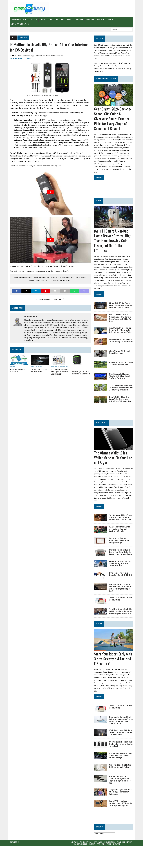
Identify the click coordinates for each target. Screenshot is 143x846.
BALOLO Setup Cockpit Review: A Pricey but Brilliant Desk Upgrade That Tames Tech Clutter (119, 376)
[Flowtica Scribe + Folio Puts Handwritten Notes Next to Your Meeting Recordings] (100, 543)
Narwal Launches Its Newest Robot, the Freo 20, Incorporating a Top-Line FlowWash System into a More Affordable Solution (121, 720)
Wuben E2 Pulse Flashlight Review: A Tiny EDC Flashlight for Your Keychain (121, 340)
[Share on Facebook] (16, 291)
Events (12, 367)
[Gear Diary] (29, 8)
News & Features (36, 367)
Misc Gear (100, 19)
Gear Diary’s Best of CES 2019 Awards (17, 370)
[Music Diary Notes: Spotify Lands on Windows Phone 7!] (77, 364)
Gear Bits (99, 624)
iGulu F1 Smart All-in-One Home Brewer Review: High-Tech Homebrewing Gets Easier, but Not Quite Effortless (113, 240)
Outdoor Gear (66, 19)
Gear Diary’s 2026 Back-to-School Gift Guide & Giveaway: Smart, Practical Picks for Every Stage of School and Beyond (112, 118)
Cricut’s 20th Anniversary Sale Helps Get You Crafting (120, 598)
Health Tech (54, 19)
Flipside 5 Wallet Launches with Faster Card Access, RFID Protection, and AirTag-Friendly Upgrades (120, 803)
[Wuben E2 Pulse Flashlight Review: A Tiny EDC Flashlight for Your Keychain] (100, 344)
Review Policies (98, 842)
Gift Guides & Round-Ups (20, 24)
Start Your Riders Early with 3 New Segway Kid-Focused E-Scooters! (113, 658)
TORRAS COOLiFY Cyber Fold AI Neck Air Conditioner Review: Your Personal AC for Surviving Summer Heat (121, 387)
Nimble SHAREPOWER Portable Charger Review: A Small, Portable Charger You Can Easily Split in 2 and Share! (120, 317)
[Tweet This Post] (26, 291)
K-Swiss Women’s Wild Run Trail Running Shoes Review (119, 352)
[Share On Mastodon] (84, 291)
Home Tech (33, 19)
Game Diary (90, 19)
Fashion (110, 19)
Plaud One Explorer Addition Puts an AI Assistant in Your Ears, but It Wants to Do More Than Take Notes (120, 517)
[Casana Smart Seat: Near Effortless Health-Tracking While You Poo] (100, 769)
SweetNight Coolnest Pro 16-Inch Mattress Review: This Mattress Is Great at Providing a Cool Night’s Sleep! (120, 587)
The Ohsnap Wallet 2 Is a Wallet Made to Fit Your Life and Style (113, 457)
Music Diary (64, 367)
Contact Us (116, 844)
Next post (58, 299)
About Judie (75, 842)
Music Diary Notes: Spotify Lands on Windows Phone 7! (81, 372)
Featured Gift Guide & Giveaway (106, 79)
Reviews (98, 201)
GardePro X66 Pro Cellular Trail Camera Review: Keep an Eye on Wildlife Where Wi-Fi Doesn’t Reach (120, 399)
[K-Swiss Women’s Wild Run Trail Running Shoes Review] (100, 355)
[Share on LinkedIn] (36, 291)
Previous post (44, 299)
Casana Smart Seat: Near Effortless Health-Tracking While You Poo (120, 766)
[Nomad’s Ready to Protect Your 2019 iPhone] (40, 364)
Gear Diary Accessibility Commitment (84, 844)
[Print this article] (65, 291)
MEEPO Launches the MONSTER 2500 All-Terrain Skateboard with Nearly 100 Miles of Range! (121, 755)
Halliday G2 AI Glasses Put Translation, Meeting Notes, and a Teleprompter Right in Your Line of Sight (120, 779)
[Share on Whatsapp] (74, 291)
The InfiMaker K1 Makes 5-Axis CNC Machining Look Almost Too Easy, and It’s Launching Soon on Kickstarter (120, 611)
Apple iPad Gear (24, 56)
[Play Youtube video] (50, 192)
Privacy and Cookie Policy (124, 842)
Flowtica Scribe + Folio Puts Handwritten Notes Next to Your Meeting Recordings (119, 540)
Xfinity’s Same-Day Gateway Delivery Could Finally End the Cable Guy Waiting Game (120, 791)
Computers (79, 19)
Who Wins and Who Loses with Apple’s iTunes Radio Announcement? (59, 371)
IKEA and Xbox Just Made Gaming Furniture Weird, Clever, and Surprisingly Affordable (119, 528)
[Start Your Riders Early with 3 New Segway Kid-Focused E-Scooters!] (113, 649)
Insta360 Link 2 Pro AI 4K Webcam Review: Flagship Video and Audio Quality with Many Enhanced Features (121, 330)
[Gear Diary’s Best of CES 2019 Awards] (19, 364)
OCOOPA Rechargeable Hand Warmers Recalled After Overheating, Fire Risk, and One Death (121, 744)
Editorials (55, 367)
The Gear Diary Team (85, 842)
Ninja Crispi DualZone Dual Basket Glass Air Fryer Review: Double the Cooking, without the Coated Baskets (121, 552)
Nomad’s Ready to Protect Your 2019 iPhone (39, 370)
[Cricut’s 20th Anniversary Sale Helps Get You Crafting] (100, 602)
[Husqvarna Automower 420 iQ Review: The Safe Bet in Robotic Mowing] (100, 367)
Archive (109, 844)
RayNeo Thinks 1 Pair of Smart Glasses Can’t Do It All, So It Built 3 (120, 574)
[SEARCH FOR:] (121, 29)
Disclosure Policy (109, 842)
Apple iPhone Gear (38, 56)
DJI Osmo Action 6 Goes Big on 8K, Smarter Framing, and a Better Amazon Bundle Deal (120, 563)
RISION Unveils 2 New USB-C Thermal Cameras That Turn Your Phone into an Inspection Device (121, 732)
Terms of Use (100, 844)
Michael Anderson (24, 58)
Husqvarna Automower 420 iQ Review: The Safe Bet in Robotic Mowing (121, 363)
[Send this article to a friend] (55, 291)
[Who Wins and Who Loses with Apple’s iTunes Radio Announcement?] (58, 364)
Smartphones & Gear (18, 19)
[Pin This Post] (45, 291)
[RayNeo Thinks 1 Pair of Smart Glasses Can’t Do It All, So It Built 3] (100, 577)
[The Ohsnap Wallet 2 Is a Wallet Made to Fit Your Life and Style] (113, 448)
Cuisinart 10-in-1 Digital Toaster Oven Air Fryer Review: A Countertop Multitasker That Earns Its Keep (120, 305)
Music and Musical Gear (54, 56)
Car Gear (43, 19)
